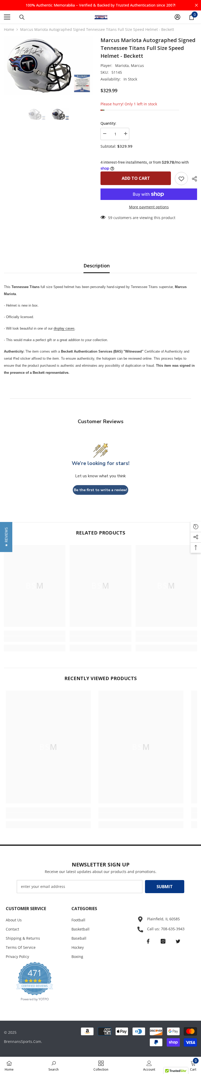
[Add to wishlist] (181, 178)
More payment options (149, 206)
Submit (165, 886)
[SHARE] (192, 179)
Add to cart (136, 178)
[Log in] (177, 17)
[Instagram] (163, 941)
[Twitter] (177, 941)
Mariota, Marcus (129, 65)
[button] (6, 537)
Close (196, 5)
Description (96, 265)
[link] (34, 639)
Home (9, 29)
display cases (64, 328)
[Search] (22, 17)
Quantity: (108, 123)
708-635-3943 (173, 928)
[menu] (7, 17)
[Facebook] (148, 941)
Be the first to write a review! (100, 489)
